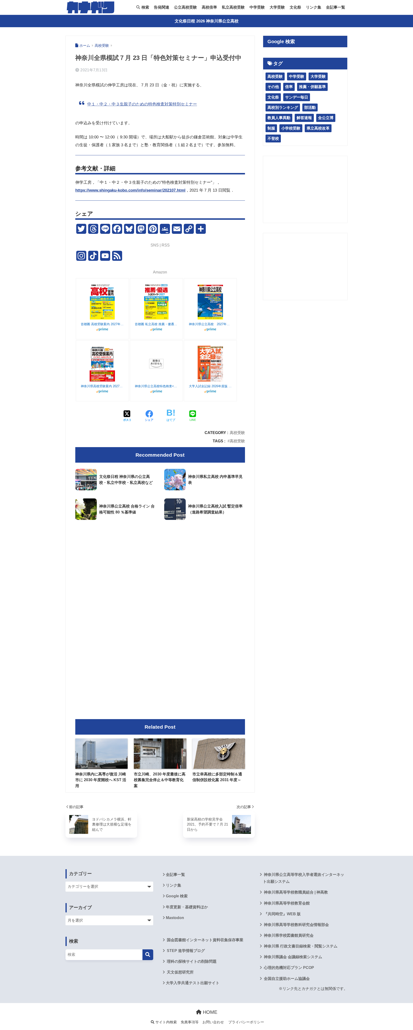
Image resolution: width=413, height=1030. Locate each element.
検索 (145, 7)
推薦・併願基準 (312, 87)
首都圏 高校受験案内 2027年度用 (102, 324)
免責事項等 (190, 1022)
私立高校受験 (233, 7)
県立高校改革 (318, 128)
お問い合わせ (213, 1022)
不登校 (273, 138)
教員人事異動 (278, 118)
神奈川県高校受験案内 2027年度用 (102, 386)
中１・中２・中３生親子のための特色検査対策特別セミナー (142, 104)
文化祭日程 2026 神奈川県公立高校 (207, 21)
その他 (273, 87)
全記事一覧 (335, 7)
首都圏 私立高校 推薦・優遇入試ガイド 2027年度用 (156, 324)
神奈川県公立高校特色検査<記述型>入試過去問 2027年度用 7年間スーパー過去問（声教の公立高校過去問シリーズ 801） (156, 386)
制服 (271, 128)
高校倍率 (209, 7)
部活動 (310, 107)
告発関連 (161, 7)
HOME (209, 1012)
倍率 (289, 87)
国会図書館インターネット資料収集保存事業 (204, 940)
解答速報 (304, 118)
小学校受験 (290, 128)
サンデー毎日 (296, 97)
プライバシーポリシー (246, 1022)
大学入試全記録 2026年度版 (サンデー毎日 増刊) (210, 386)
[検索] (147, 954)
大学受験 (277, 7)
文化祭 (295, 7)
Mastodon (175, 918)
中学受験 (257, 7)
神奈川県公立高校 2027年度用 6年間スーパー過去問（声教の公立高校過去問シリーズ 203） (210, 324)
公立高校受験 (185, 7)
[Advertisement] (160, 563)
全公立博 (325, 118)
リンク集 (313, 7)
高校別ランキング (282, 107)
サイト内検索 (165, 1022)
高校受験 (237, 432)
